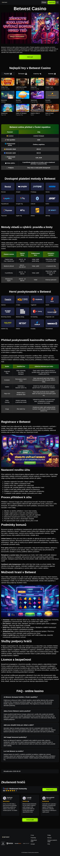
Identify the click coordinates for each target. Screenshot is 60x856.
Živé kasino (21, 73)
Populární (7, 73)
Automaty (51, 73)
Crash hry (36, 73)
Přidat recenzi (49, 789)
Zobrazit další (30, 819)
